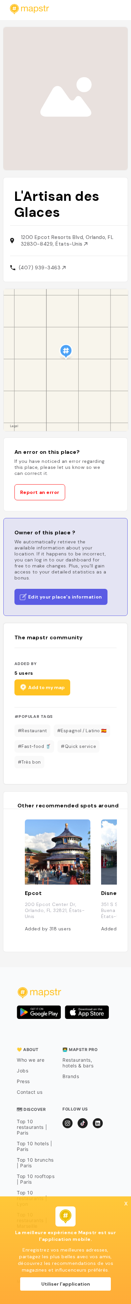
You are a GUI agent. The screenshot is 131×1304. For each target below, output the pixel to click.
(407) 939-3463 (40, 267)
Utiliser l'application (65, 1284)
